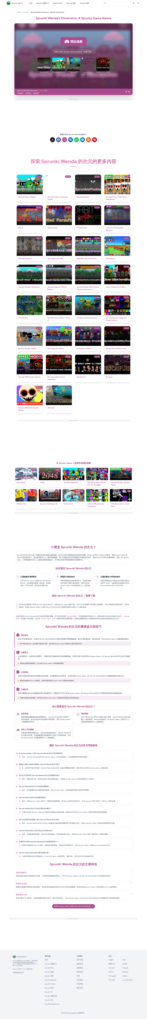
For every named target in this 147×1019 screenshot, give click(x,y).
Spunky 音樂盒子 (42, 3)
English (111, 960)
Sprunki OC (49, 992)
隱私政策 (80, 964)
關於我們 (80, 988)
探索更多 (80, 972)
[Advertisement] (73, 114)
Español (125, 972)
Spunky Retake (50, 984)
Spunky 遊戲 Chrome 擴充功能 (22, 969)
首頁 (30, 3)
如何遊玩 (80, 980)
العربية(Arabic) (127, 980)
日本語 (124, 964)
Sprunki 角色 (49, 988)
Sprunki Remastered (52, 1004)
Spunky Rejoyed (50, 980)
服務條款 (80, 968)
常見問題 (80, 984)
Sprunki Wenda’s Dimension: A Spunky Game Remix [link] (47, 12)
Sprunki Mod (57, 3)
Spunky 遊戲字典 (51, 996)
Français (125, 968)
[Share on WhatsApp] (76, 139)
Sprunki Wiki (49, 1000)
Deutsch (112, 968)
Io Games (25, 12)
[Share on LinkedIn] (70, 139)
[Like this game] (126, 92)
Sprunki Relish (72, 616)
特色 (78, 976)
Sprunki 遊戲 (71, 3)
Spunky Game (46, 619)
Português (112, 976)
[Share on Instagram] (64, 139)
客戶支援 (80, 960)
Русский (112, 980)
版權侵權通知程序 (18, 972)
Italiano (125, 976)
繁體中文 (112, 964)
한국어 (111, 972)
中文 (124, 960)
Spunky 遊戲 (84, 3)
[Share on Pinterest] (94, 139)
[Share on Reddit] (88, 139)
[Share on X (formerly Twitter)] (52, 139)
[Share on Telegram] (82, 139)
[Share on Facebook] (58, 139)
